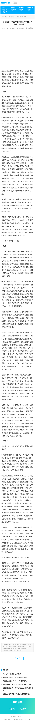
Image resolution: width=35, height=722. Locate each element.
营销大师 (19, 17)
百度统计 (13, 716)
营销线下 (21, 10)
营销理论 (13, 8)
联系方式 (23, 709)
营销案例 (21, 8)
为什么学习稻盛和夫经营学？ (12, 674)
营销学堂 (5, 3)
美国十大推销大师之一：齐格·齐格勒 (15, 681)
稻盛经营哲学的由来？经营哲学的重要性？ (17, 694)
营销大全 (4, 12)
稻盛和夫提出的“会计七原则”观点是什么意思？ (18, 684)
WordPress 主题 (26, 720)
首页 (3, 8)
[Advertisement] (17, 50)
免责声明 (12, 709)
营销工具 (4, 10)
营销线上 (30, 10)
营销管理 (30, 8)
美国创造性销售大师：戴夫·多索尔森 (15, 677)
